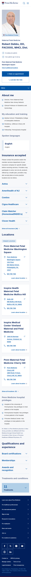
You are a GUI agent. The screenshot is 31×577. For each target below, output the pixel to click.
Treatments (8, 488)
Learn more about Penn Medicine (11, 500)
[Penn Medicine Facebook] (4, 546)
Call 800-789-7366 (16, 80)
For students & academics (9, 537)
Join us (4, 533)
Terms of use (17, 561)
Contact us (5, 558)
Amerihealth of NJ (10, 191)
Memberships (8, 460)
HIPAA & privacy (15, 558)
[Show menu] (27, 3)
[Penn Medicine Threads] (4, 552)
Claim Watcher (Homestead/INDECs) (12, 212)
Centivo (5, 197)
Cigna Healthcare (10, 204)
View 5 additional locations (10, 67)
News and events (6, 528)
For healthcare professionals (10, 504)
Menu (3, 88)
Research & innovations (8, 519)
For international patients (9, 509)
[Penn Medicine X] (10, 546)
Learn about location (18, 278)
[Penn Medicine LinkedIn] (10, 552)
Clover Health (8, 221)
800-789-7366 (11, 274)
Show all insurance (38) (10, 228)
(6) (9, 391)
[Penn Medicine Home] (11, 3)
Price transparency (19, 565)
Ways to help (5, 514)
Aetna (5, 184)
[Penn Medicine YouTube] (22, 546)
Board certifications (11, 453)
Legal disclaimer (6, 565)
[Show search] (23, 3)
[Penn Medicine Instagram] (16, 546)
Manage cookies (6, 561)
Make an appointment (16, 74)
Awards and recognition (8, 468)
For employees (6, 523)
